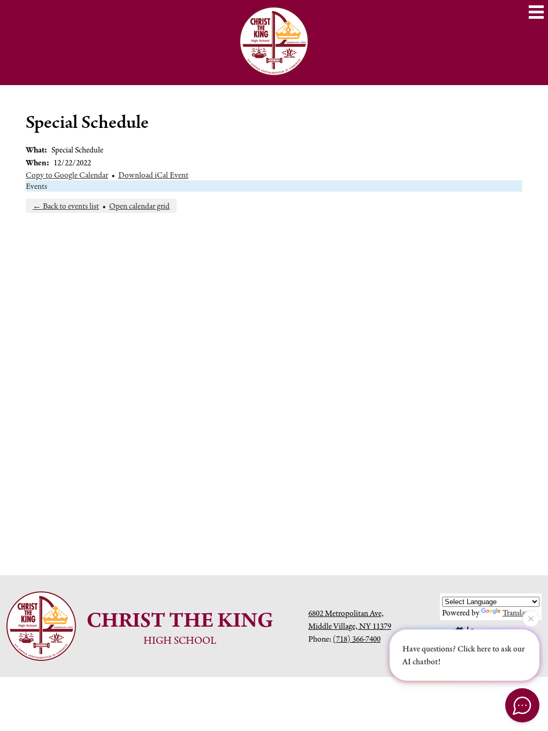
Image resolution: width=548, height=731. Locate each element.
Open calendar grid (139, 205)
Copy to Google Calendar (67, 174)
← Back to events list (66, 205)
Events (36, 186)
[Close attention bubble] (530, 618)
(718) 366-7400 (356, 638)
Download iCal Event (153, 174)
